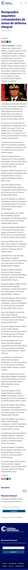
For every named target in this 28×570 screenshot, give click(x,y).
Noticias (9, 30)
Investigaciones (13, 563)
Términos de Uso (19, 566)
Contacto (11, 566)
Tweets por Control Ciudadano (12, 517)
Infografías (21, 563)
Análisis (5, 566)
